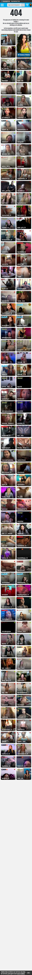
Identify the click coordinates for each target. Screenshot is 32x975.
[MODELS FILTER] (27, 5)
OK (28, 973)
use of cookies (21, 974)
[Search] (23, 5)
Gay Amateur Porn (15, 1)
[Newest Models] (23, 57)
